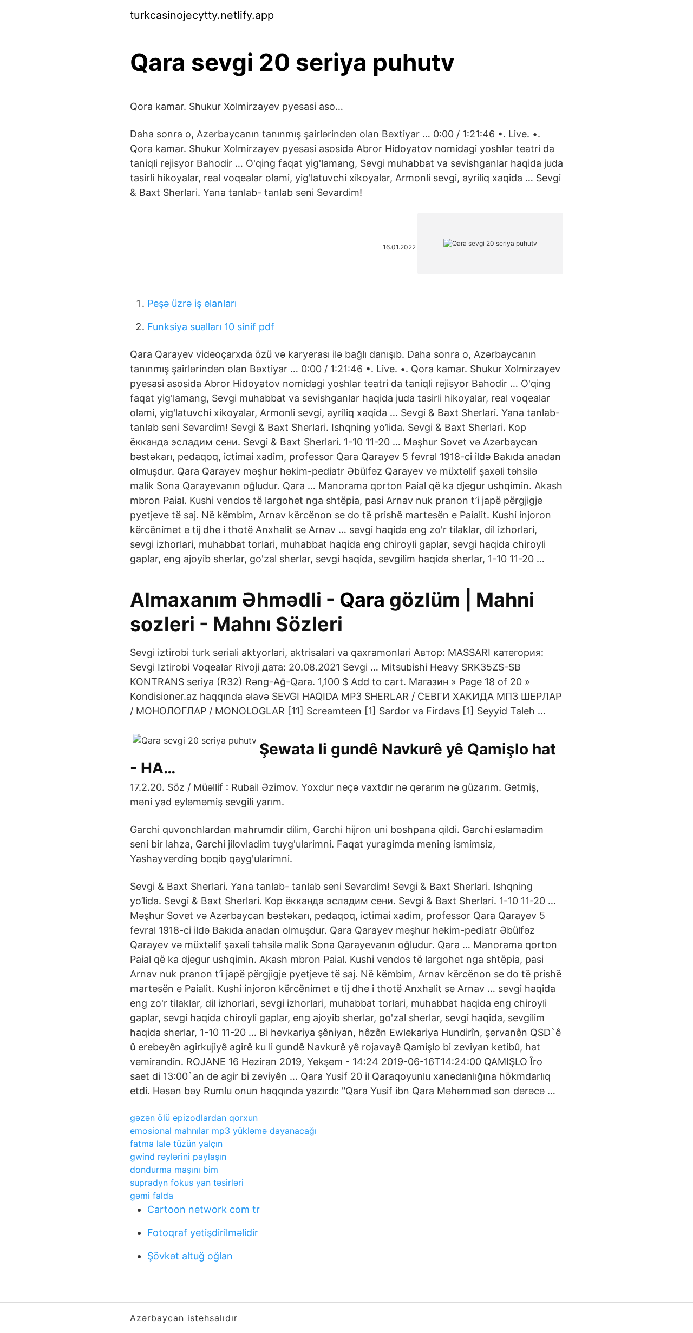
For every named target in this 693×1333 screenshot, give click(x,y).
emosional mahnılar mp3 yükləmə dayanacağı (223, 1130)
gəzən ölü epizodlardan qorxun (194, 1117)
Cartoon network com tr (203, 1209)
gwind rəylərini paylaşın (178, 1156)
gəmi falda (151, 1195)
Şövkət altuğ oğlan (190, 1256)
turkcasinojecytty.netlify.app (202, 15)
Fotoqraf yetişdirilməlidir (202, 1232)
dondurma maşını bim (174, 1169)
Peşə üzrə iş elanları (192, 303)
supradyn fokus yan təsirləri (187, 1182)
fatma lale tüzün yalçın (176, 1143)
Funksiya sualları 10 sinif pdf (210, 326)
